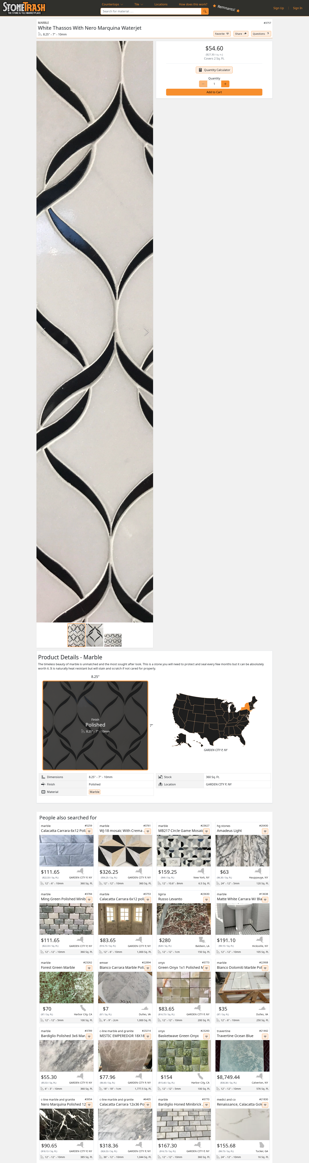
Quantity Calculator (217, 70)
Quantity (214, 78)
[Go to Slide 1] (76, 635)
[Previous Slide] (43, 331)
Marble (43, 23)
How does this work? (193, 4)
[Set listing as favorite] (89, 831)
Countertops (110, 4)
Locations (161, 4)
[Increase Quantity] (225, 83)
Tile (136, 4)
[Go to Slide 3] (113, 640)
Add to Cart (214, 92)
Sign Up (278, 8)
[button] (94, 331)
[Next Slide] (146, 331)
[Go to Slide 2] (95, 635)
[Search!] (205, 11)
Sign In (297, 8)
